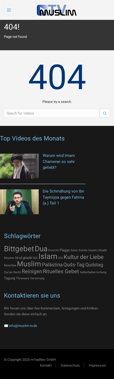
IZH (60, 258)
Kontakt (46, 365)
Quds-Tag (74, 265)
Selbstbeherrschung (93, 272)
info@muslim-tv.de (23, 326)
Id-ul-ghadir (23, 258)
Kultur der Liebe (84, 257)
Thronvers (22, 278)
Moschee (10, 265)
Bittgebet (19, 248)
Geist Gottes (79, 250)
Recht (17, 272)
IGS (35, 258)
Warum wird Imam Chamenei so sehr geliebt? (59, 161)
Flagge (65, 250)
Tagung (9, 278)
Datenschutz (70, 365)
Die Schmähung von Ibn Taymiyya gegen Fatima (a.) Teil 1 (63, 197)
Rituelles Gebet (61, 271)
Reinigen (32, 271)
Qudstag (94, 264)
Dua (41, 248)
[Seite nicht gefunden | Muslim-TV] (55, 10)
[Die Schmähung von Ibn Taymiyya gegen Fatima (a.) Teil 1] (19, 201)
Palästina (52, 265)
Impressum (97, 365)
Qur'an (8, 272)
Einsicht (53, 250)
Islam (47, 256)
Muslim (29, 264)
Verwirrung (37, 278)
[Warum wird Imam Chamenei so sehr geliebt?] (19, 166)
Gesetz (93, 250)
